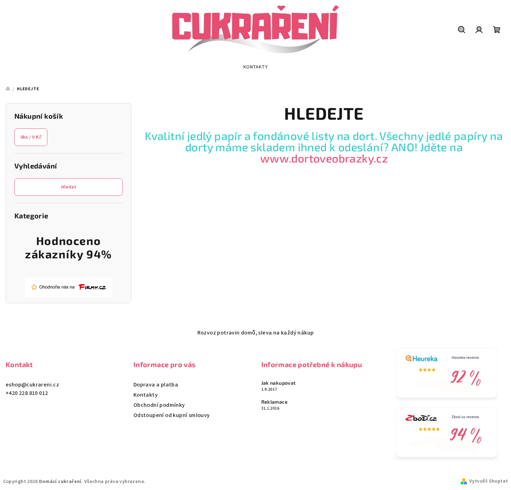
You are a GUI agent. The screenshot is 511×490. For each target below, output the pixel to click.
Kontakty (145, 395)
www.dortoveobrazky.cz (324, 158)
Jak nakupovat (278, 382)
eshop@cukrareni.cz (32, 385)
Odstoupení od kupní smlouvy (171, 415)
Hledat (68, 187)
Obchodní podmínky (159, 405)
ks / (30, 137)
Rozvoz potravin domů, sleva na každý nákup (255, 333)
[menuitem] (255, 67)
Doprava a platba (155, 385)
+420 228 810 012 (27, 393)
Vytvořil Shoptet (488, 481)
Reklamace (274, 401)
